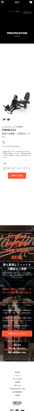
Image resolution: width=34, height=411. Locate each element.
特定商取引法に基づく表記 (17, 388)
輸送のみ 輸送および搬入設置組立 (17, 169)
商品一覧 (17, 11)
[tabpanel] (17, 100)
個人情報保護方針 (18, 392)
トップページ (10, 11)
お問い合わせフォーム (17, 333)
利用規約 (17, 395)
